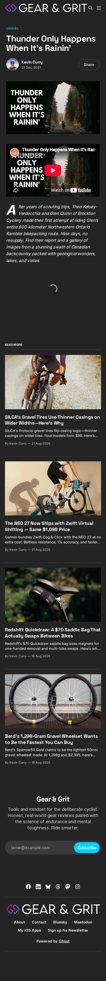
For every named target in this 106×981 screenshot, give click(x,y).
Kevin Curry (32, 62)
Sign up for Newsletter (68, 930)
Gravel (12, 28)
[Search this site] (90, 8)
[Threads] (57, 886)
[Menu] (99, 8)
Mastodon (83, 922)
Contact (39, 922)
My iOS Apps (29, 930)
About (19, 922)
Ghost (64, 941)
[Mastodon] (67, 886)
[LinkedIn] (38, 886)
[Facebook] (28, 886)
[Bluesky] (48, 886)
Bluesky (60, 922)
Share (89, 64)
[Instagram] (77, 886)
